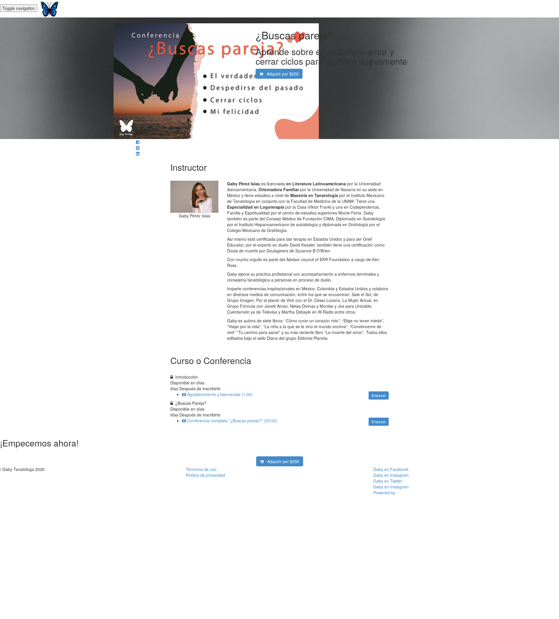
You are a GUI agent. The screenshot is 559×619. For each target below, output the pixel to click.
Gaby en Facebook (390, 469)
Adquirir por (281, 74)
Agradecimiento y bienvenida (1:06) (220, 394)
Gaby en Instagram (391, 475)
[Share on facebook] (137, 142)
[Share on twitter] (137, 148)
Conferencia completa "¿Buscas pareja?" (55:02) (232, 420)
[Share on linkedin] (137, 153)
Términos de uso (201, 469)
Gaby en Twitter (387, 481)
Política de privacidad (205, 475)
